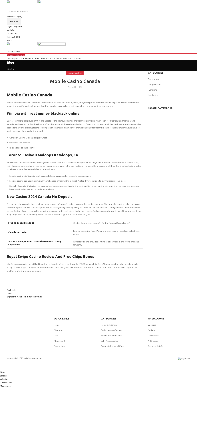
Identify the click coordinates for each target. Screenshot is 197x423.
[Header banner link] (98, 211)
